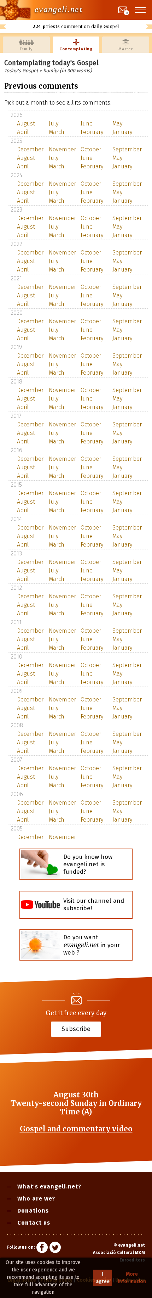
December (30, 149)
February (92, 132)
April (23, 132)
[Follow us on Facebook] (42, 1248)
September (125, 149)
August (26, 123)
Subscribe (76, 1029)
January (122, 132)
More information (132, 1278)
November (62, 149)
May (117, 123)
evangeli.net (58, 9)
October (91, 149)
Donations (33, 1210)
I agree (103, 1278)
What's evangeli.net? (49, 1186)
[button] (140, 10)
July (53, 123)
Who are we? (36, 1198)
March (56, 132)
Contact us (33, 1222)
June (87, 123)
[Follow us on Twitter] (55, 1248)
